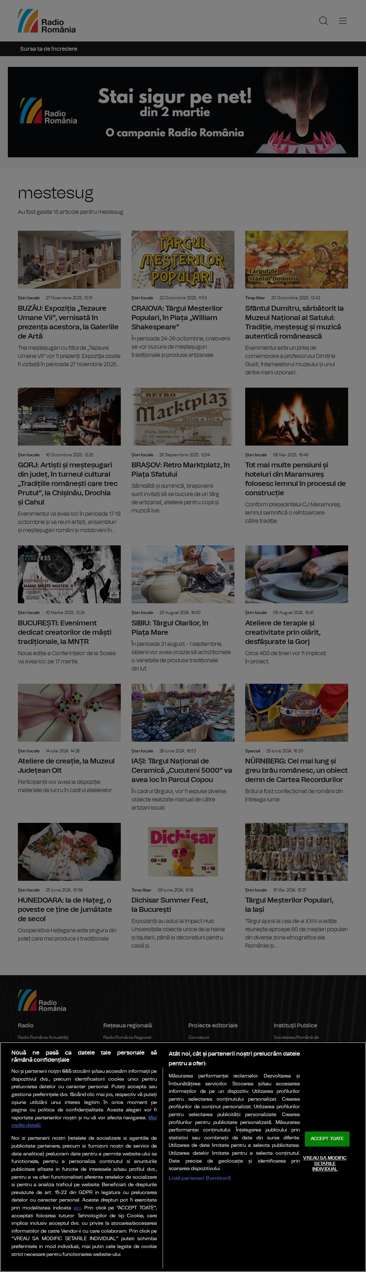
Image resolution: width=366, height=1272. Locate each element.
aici (77, 1208)
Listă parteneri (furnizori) (200, 1178)
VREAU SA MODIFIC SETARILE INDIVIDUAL (324, 1164)
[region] (183, 1157)
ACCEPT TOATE (327, 1139)
